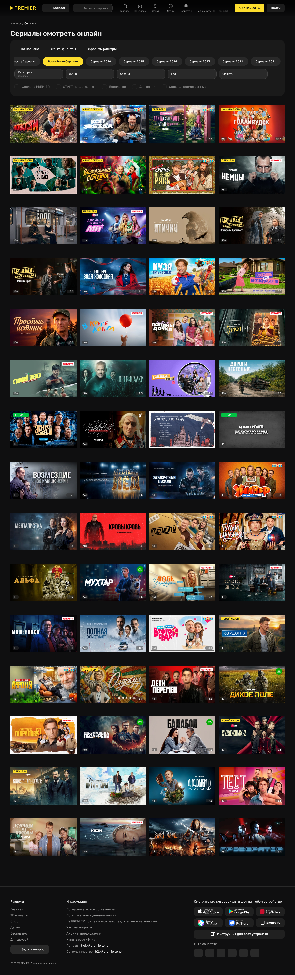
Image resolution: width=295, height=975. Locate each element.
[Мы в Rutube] (243, 953)
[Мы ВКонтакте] (209, 953)
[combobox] (38, 74)
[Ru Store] (239, 922)
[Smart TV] (270, 922)
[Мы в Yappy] (254, 953)
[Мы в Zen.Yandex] (232, 953)
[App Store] (208, 911)
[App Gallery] (270, 911)
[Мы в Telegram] (198, 953)
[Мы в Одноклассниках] (221, 953)
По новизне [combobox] (30, 49)
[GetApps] (208, 922)
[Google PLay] (239, 911)
